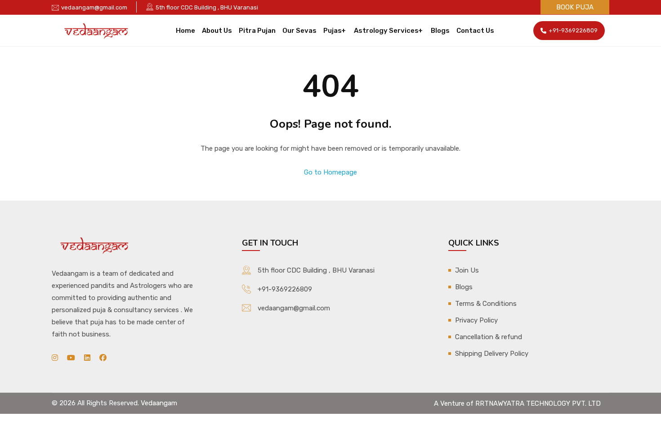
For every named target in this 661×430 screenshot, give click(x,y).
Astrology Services (386, 31)
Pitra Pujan (257, 31)
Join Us (467, 270)
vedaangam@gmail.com (94, 7)
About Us (217, 31)
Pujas (332, 31)
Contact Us (475, 31)
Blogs (440, 31)
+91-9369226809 (573, 30)
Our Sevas (299, 31)
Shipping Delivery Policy (491, 353)
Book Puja (575, 7)
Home (185, 31)
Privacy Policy (476, 320)
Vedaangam (159, 403)
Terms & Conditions (486, 304)
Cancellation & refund (488, 337)
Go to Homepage (330, 172)
